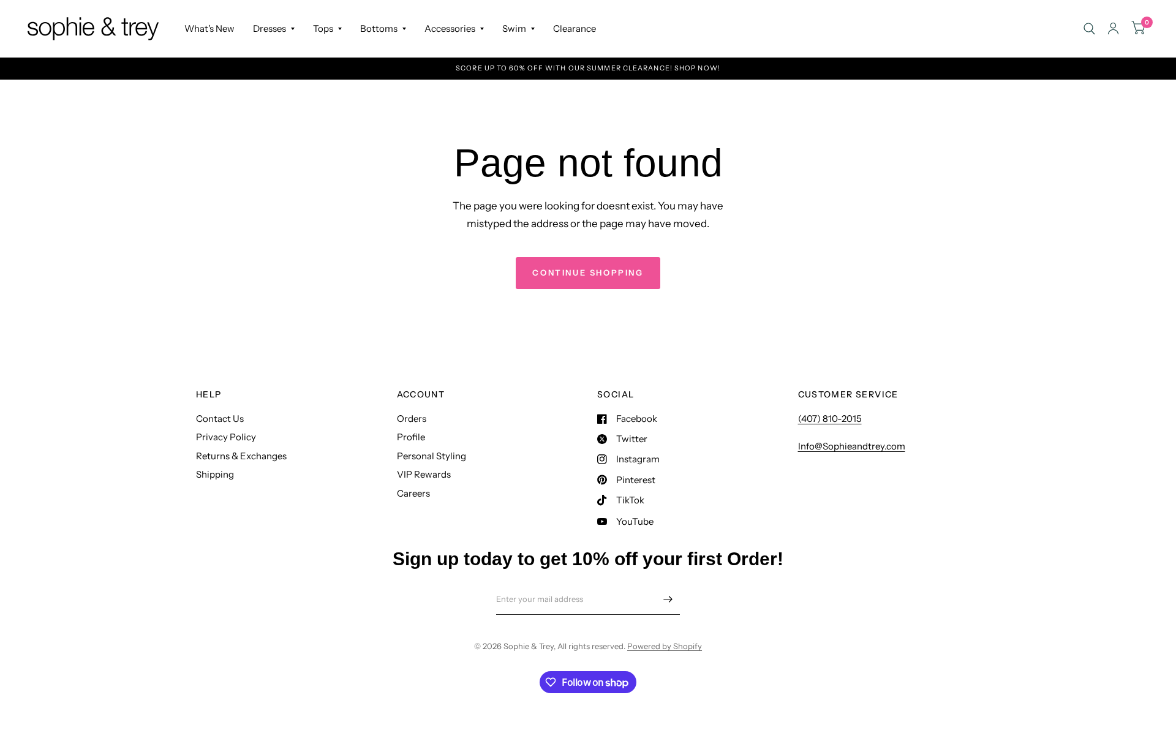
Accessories (449, 28)
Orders (411, 418)
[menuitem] (209, 29)
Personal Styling (431, 456)
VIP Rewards (424, 474)
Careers (413, 493)
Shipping (215, 474)
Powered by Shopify (664, 646)
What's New (209, 28)
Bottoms (379, 28)
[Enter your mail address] (667, 599)
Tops (323, 28)
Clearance (574, 28)
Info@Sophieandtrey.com (851, 446)
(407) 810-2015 (830, 418)
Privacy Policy (226, 437)
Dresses (269, 28)
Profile (411, 437)
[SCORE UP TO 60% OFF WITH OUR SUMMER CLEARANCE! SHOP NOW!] (588, 68)
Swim (514, 28)
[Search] (1089, 28)
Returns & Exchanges (241, 456)
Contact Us (220, 418)
